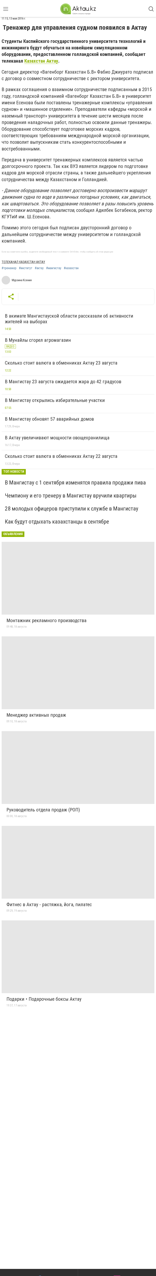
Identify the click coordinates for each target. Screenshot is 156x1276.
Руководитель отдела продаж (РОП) (43, 810)
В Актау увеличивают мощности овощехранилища (57, 438)
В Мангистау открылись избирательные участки (55, 400)
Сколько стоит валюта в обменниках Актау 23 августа (61, 363)
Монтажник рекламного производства (46, 620)
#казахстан (71, 268)
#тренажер (9, 268)
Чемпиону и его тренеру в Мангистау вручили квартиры (70, 495)
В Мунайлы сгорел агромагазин (38, 340)
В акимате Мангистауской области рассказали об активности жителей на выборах (69, 318)
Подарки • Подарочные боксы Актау (43, 999)
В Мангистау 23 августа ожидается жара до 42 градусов (63, 381)
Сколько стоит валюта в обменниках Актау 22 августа (61, 456)
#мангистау (53, 268)
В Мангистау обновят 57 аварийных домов (49, 419)
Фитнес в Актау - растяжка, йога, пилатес (49, 904)
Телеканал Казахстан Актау (23, 262)
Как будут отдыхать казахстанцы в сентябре (57, 521)
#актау (39, 268)
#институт (25, 268)
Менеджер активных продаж (36, 715)
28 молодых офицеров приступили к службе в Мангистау (71, 508)
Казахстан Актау (41, 61)
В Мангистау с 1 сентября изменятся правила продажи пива (75, 482)
